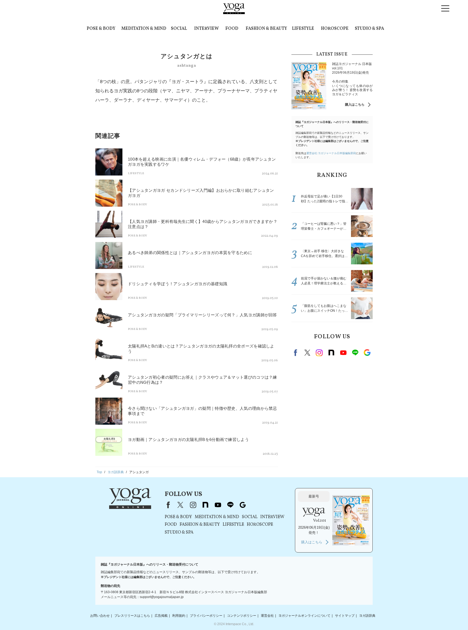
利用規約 (178, 616)
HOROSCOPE (335, 29)
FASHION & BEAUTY (266, 29)
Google (366, 352)
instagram (319, 352)
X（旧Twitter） (180, 504)
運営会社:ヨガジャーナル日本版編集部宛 (331, 153)
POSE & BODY (101, 29)
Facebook (296, 352)
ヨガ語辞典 (367, 616)
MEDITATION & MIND (143, 29)
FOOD (231, 29)
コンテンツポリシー (241, 616)
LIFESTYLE (303, 29)
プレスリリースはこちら (132, 616)
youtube (217, 504)
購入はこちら (355, 104)
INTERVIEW (206, 29)
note (331, 352)
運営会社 (267, 616)
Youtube (343, 352)
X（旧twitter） (307, 352)
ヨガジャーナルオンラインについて (304, 616)
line (355, 352)
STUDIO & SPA (369, 29)
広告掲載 (161, 616)
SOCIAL (179, 29)
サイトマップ (345, 616)
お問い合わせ (100, 616)
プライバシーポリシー (206, 616)
